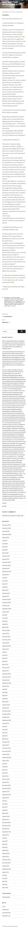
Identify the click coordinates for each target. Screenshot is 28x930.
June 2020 (5, 543)
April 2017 (4, 661)
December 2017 (6, 636)
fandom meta (8, 301)
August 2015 (5, 723)
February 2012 (6, 853)
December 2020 (6, 525)
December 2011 (6, 859)
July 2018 (4, 615)
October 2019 (5, 568)
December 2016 (6, 674)
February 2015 (6, 742)
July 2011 (4, 875)
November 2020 (6, 528)
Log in (3, 906)
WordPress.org (6, 916)
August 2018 (5, 612)
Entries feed (5, 909)
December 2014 (6, 748)
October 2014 (5, 754)
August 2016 (5, 686)
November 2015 (6, 714)
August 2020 (5, 537)
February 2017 (6, 667)
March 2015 (5, 739)
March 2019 (5, 590)
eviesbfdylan (5, 15)
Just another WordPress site (11, 3)
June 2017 (4, 655)
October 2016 (5, 680)
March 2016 (5, 701)
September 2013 (6, 794)
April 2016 (5, 698)
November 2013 (6, 788)
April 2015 (5, 736)
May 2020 (5, 546)
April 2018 (5, 624)
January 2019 (5, 596)
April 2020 (5, 550)
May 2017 (4, 658)
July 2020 (4, 540)
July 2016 (4, 689)
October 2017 (5, 643)
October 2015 (5, 717)
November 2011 (6, 863)
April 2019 (5, 587)
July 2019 (4, 577)
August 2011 (5, 872)
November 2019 (6, 565)
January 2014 (5, 782)
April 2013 (4, 810)
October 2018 (5, 605)
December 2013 (6, 785)
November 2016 (6, 677)
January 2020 (5, 559)
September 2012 (6, 832)
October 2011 (5, 866)
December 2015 (6, 711)
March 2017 (5, 664)
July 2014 (4, 763)
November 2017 (6, 639)
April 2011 (4, 884)
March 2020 (5, 553)
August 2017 (5, 649)
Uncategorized (6, 897)
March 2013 (5, 813)
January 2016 (5, 708)
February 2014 (6, 779)
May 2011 (4, 881)
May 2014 (4, 770)
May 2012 (4, 844)
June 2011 (4, 878)
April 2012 (4, 847)
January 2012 (5, 856)
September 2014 (6, 757)
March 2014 (5, 776)
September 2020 (6, 534)
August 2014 (5, 760)
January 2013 (5, 819)
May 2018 (4, 621)
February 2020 (6, 556)
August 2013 (5, 797)
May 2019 (4, 584)
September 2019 (6, 571)
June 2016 (5, 692)
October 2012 (5, 828)
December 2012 (6, 822)
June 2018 (5, 618)
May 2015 (4, 732)
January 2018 (5, 633)
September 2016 (6, 683)
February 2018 (6, 630)
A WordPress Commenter (9, 515)
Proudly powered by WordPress (10, 926)
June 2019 (5, 581)
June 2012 (4, 841)
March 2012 (5, 850)
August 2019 (5, 574)
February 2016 (6, 705)
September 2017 (6, 646)
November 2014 (6, 751)
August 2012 (5, 835)
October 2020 (6, 531)
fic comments (18, 301)
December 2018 (6, 599)
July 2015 (4, 726)
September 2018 (6, 608)
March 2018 (5, 627)
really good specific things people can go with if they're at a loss (14, 304)
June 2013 (4, 804)
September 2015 (6, 720)
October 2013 (5, 791)
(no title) (4, 503)
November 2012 (6, 825)
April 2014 (5, 773)
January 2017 (5, 670)
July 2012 (4, 838)
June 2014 (5, 766)
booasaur (19, 12)
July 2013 (4, 801)
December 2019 (6, 562)
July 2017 (4, 652)
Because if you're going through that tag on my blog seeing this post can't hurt (14, 299)
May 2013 (4, 807)
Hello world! (20, 515)
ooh (8, 303)
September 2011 (6, 869)
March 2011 (5, 887)
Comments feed (6, 912)
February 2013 (6, 816)
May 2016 (4, 695)
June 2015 (5, 729)
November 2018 (6, 602)
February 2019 (6, 593)
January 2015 (5, 745)
